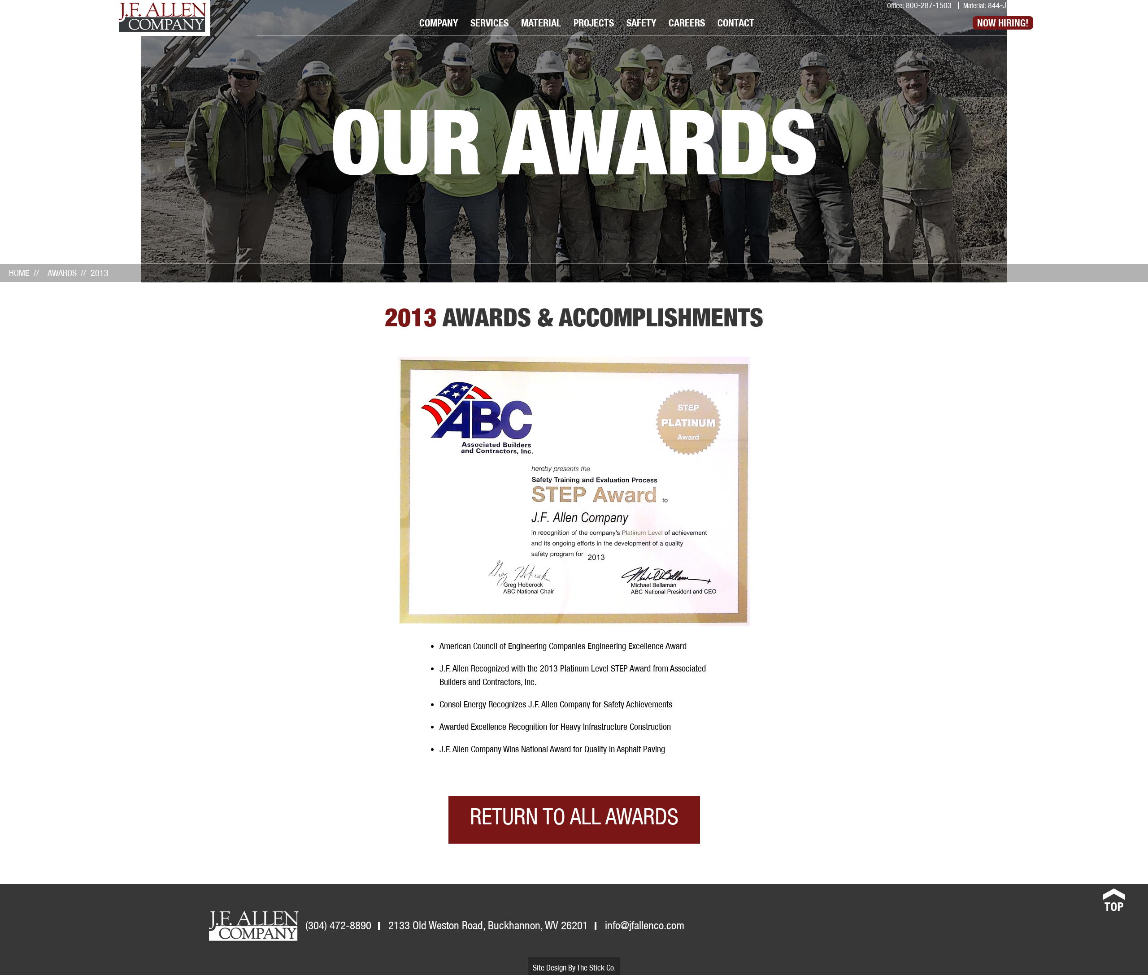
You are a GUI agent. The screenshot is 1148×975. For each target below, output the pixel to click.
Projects (594, 23)
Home (19, 273)
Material (541, 23)
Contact (736, 23)
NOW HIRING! (1003, 23)
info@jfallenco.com (644, 925)
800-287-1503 (928, 5)
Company (438, 23)
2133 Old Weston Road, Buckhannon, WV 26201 (488, 925)
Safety (641, 23)
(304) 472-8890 (338, 925)
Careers (687, 23)
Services (489, 23)
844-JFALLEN (1007, 5)
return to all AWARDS (574, 816)
